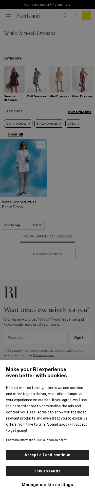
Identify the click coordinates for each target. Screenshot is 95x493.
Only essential (47, 471)
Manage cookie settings (47, 484)
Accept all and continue (47, 455)
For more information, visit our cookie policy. (36, 440)
